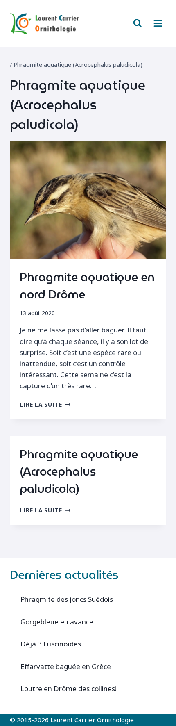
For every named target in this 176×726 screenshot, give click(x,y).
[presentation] (88, 200)
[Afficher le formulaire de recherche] (137, 23)
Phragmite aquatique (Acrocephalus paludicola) (79, 471)
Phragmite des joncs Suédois (66, 599)
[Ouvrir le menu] (157, 23)
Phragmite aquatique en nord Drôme (87, 285)
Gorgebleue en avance (56, 621)
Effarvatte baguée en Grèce (65, 666)
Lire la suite (45, 404)
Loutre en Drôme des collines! (68, 688)
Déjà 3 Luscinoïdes (50, 644)
